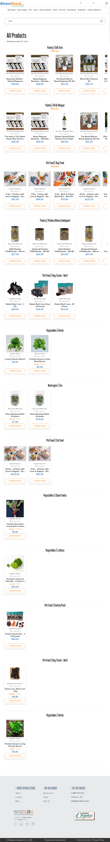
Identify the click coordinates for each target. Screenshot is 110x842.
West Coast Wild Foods (15, 244)
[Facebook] (15, 824)
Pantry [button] (55, 10)
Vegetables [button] (82, 10)
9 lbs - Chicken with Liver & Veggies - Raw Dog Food (15, 196)
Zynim (20, 819)
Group (26, 817)
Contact (18, 797)
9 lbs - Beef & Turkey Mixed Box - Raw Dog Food (64, 196)
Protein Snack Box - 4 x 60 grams (15, 635)
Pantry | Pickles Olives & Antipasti (55, 221)
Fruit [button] (30, 10)
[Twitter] (27, 824)
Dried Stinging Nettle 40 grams (39, 415)
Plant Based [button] (71, 10)
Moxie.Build (60, 840)
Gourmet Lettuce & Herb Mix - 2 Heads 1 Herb (15, 581)
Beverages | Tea (55, 386)
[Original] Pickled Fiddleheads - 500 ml (89, 250)
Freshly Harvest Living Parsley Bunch (15, 745)
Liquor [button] (35, 10)
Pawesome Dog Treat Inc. (15, 683)
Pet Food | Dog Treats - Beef (55, 276)
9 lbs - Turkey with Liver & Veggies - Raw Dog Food (40, 196)
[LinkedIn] (21, 824)
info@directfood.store (80, 801)
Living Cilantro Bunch (15, 359)
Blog (17, 801)
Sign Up (46, 801)
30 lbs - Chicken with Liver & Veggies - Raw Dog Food (89, 196)
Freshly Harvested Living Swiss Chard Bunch (15, 526)
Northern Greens (15, 353)
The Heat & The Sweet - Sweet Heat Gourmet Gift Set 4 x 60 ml (15, 138)
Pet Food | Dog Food (55, 163)
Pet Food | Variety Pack (55, 605)
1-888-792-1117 (77, 793)
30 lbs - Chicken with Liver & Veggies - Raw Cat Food (15, 471)
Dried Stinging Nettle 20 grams (15, 415)
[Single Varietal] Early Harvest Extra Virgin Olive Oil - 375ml (64, 138)
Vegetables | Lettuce (55, 550)
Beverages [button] (12, 10)
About (17, 793)
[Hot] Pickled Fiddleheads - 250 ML (64, 250)
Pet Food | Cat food (55, 441)
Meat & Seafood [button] (45, 10)
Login (45, 797)
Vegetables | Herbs (55, 331)
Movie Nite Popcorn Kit (89, 80)
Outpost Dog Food (15, 189)
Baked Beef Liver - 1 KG (15, 305)
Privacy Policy (98, 840)
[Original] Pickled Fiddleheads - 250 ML (40, 250)
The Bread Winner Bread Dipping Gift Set (64, 80)
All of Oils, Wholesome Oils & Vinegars (15, 74)
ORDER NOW (15, 91)
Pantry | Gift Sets (55, 48)
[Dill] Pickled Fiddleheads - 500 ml (15, 250)
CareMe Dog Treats (15, 299)
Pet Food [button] (62, 10)
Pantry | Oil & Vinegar (55, 105)
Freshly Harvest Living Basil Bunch (39, 360)
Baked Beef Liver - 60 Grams (64, 305)
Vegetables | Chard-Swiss (55, 496)
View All (55, 51)
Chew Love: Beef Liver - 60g (15, 690)
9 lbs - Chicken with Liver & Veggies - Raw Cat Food (40, 471)
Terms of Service (84, 840)
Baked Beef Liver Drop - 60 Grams (40, 305)
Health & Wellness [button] (94, 10)
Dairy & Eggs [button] (22, 10)
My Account (48, 793)
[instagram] (33, 824)
